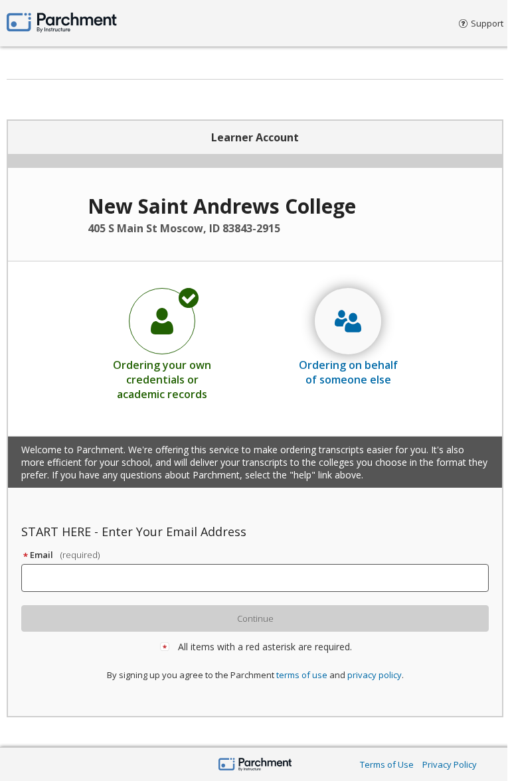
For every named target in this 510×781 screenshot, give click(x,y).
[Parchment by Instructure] (255, 765)
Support (487, 23)
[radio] (162, 343)
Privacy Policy (449, 764)
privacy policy (374, 675)
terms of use (301, 675)
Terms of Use (387, 764)
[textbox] (260, 578)
